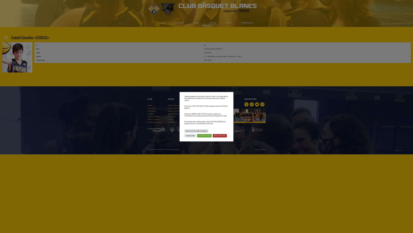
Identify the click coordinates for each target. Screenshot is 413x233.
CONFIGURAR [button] (190, 136)
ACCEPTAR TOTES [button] (204, 136)
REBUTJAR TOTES (220, 136)
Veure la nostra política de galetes (196, 131)
